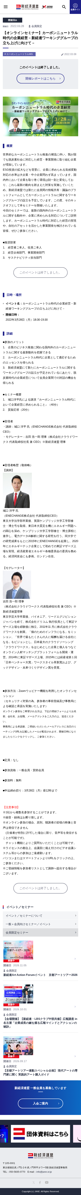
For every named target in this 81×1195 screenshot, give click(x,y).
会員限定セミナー (17, 932)
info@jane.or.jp (44, 1172)
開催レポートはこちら (40, 78)
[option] (40, 1134)
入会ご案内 (40, 1103)
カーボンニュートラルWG (19, 54)
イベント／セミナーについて (24, 915)
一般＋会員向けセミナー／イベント (28, 924)
